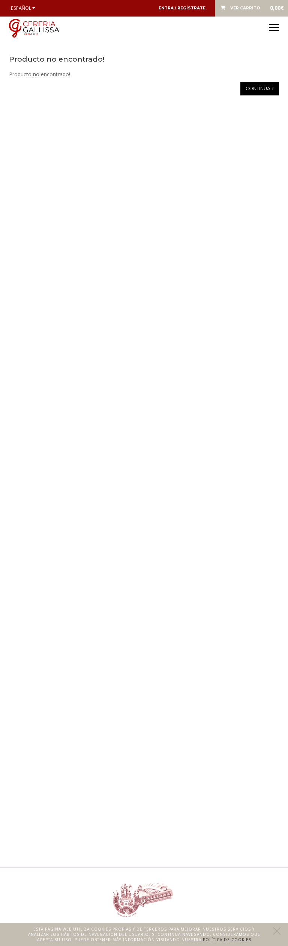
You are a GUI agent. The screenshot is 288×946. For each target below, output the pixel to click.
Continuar (260, 88)
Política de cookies (227, 939)
